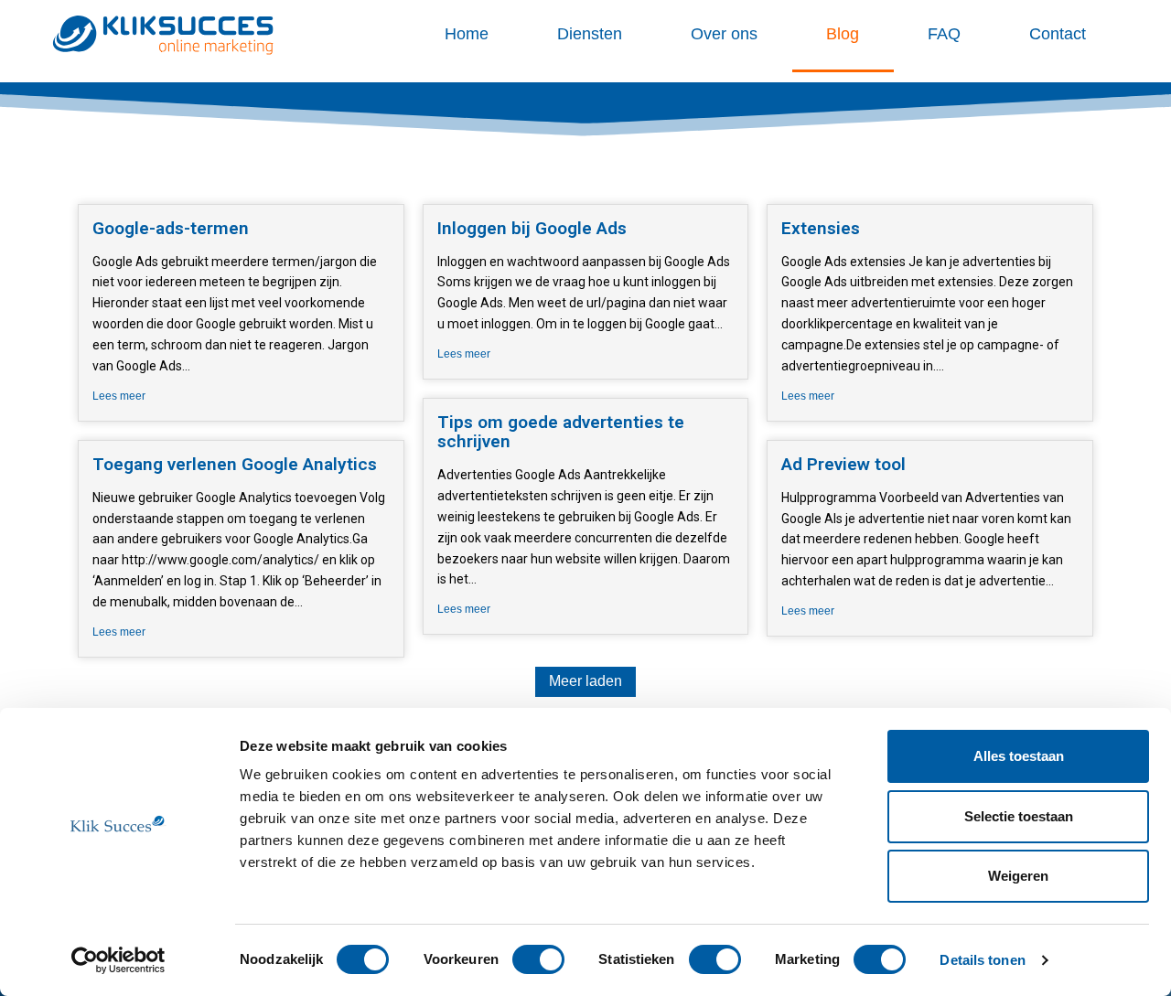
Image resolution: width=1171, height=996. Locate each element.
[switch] (538, 959)
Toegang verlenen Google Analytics (234, 464)
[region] (585, 111)
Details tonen (982, 960)
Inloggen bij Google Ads (532, 228)
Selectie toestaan (1018, 816)
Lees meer (118, 396)
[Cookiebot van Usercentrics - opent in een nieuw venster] (118, 960)
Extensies (820, 228)
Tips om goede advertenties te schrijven (560, 432)
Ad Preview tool (843, 464)
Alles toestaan (1018, 756)
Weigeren (1018, 876)
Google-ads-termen (170, 228)
